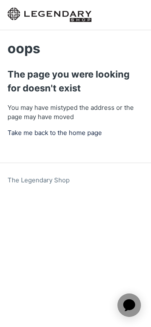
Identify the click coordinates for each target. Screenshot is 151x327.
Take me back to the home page (55, 133)
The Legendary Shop (39, 180)
